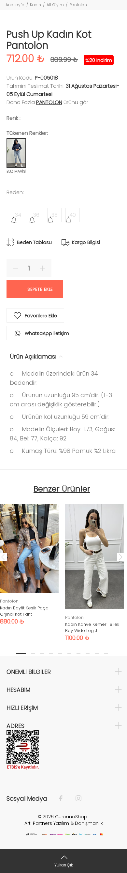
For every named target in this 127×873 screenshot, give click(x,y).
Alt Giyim (55, 5)
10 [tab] (106, 653)
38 (54, 215)
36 (36, 215)
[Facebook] (64, 798)
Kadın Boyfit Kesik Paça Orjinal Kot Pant (24, 611)
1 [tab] (21, 653)
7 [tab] (78, 653)
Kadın (35, 5)
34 (18, 215)
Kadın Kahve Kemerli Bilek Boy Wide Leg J (92, 627)
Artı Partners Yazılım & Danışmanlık (63, 823)
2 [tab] (33, 653)
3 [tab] (42, 653)
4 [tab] (51, 653)
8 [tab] (88, 653)
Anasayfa (15, 5)
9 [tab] (97, 653)
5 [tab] (60, 653)
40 (72, 215)
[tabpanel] (94, 567)
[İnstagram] (75, 798)
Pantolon (78, 5)
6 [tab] (69, 653)
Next (121, 556)
